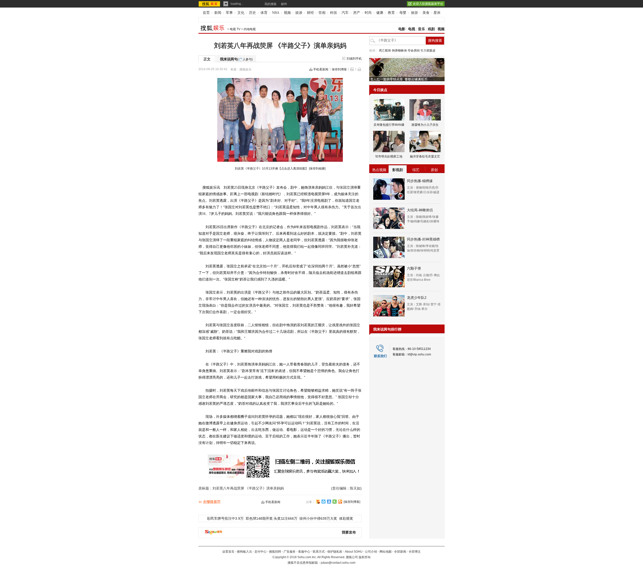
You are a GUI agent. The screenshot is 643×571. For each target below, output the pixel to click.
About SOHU (353, 551)
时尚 (368, 13)
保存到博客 (339, 69)
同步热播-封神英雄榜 (423, 239)
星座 (437, 13)
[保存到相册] (317, 168)
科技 (333, 13)
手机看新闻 (320, 69)
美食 (426, 13)
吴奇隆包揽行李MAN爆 (388, 125)
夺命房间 (414, 50)
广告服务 (290, 551)
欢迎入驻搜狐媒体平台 (428, 4)
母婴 (402, 13)
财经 (310, 13)
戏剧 (431, 29)
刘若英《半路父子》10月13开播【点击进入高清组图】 (271, 168)
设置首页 (228, 551)
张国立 (345, 187)
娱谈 (298, 13)
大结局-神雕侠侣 (420, 210)
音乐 (421, 29)
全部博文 (415, 551)
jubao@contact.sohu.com (338, 562)
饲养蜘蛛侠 (399, 50)
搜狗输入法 (244, 551)
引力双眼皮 (428, 50)
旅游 (414, 13)
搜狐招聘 (275, 551)
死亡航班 (385, 50)
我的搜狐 (270, 4)
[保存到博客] (352, 502)
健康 (379, 13)
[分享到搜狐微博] (318, 502)
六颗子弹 (414, 268)
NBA (275, 13)
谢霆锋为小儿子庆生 (425, 125)
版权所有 (365, 557)
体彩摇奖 (346, 518)
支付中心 (260, 551)
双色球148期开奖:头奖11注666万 (271, 518)
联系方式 (319, 551)
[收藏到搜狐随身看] (335, 502)
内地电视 (250, 29)
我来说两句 (236, 59)
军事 (229, 13)
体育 (263, 13)
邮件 (284, 4)
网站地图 (386, 551)
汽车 (345, 13)
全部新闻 (400, 551)
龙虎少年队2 (416, 298)
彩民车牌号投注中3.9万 (225, 518)
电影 (401, 29)
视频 (287, 13)
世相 (322, 13)
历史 (252, 13)
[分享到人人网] (329, 502)
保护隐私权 (334, 551)
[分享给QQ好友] (324, 502)
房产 (356, 13)
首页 (206, 13)
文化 (240, 13)
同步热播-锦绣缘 (420, 181)
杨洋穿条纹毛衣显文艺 (425, 156)
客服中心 (304, 551)
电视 (411, 29)
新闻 (217, 13)
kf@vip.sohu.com (419, 354)
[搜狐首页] (210, 4)
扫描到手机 (354, 58)
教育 (391, 13)
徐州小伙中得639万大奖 (318, 518)
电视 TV (235, 29)
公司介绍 (371, 551)
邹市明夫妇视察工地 (388, 156)
